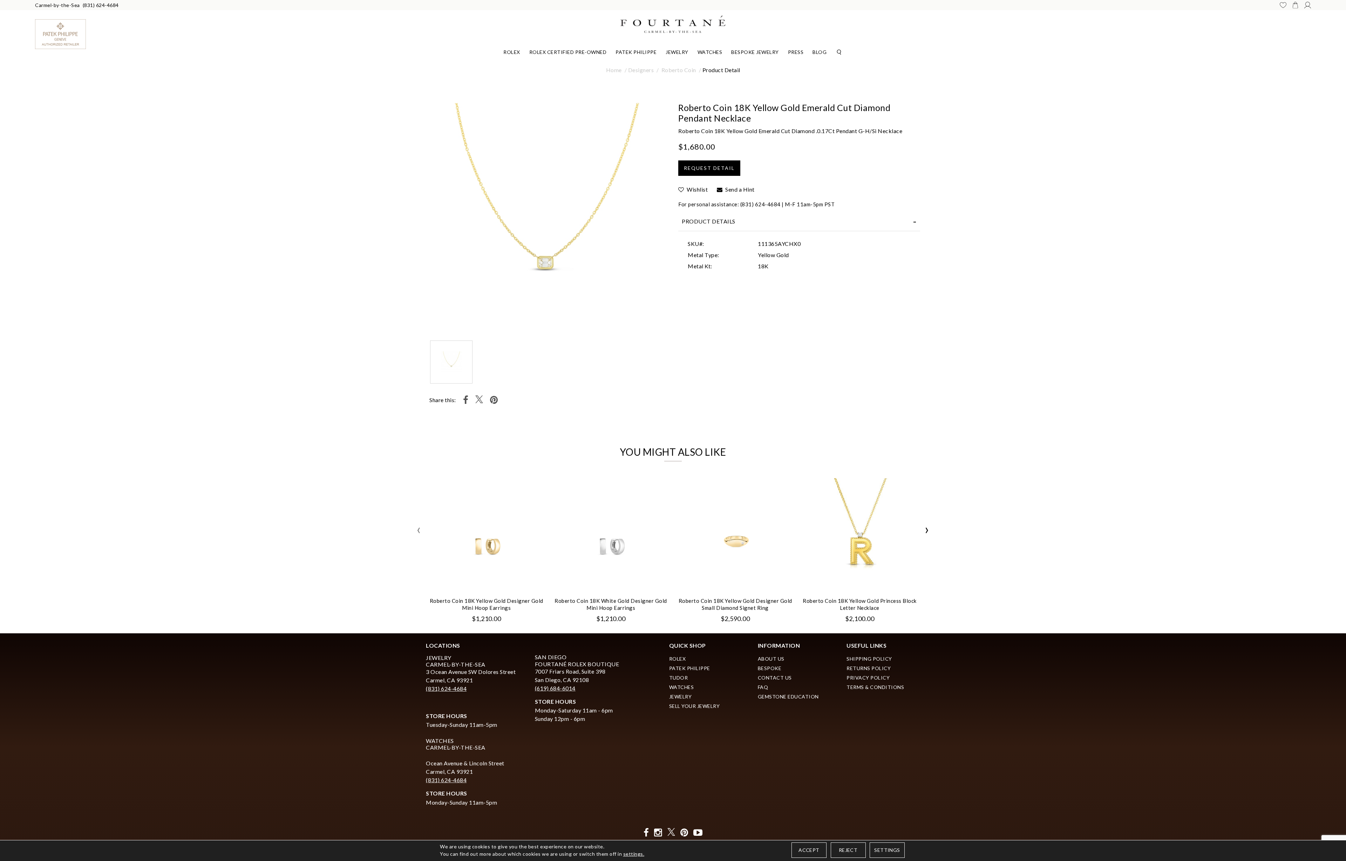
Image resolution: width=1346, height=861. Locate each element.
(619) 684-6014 (555, 688)
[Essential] (734, 434)
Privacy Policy (868, 678)
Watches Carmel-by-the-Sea (455, 744)
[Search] (839, 51)
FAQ (763, 687)
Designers (641, 70)
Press (796, 52)
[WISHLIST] (1283, 5)
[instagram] (658, 832)
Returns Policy (869, 668)
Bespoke (770, 668)
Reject (848, 850)
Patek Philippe (636, 52)
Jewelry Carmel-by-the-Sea (455, 661)
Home (614, 70)
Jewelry (677, 52)
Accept (808, 850)
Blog (820, 52)
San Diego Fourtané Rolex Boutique (577, 660)
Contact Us (775, 678)
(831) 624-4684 (101, 5)
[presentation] (419, 530)
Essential (613, 434)
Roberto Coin (678, 70)
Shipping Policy (869, 659)
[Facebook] (466, 400)
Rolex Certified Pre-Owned (568, 52)
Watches (710, 52)
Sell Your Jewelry (694, 706)
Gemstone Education (788, 697)
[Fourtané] (673, 23)
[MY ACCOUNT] (1307, 5)
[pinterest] (684, 832)
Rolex (511, 52)
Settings (887, 850)
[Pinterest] (494, 400)
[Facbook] (646, 832)
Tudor (678, 678)
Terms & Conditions (875, 687)
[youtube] (698, 832)
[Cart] (1295, 5)
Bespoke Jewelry (755, 52)
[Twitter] (479, 400)
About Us (771, 659)
